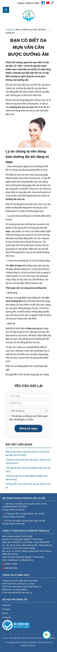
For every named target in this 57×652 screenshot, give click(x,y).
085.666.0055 (11, 568)
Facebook (6, 605)
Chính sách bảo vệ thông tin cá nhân (18, 584)
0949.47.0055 (32, 3)
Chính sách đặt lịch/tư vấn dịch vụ (17, 593)
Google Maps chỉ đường (13, 510)
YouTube (6, 609)
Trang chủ (10, 29)
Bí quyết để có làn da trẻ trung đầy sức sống (27, 374)
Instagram (6, 617)
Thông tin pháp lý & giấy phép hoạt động (20, 581)
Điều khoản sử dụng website (14, 590)
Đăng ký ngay (28, 428)
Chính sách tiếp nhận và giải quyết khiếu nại (21, 587)
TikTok (5, 613)
